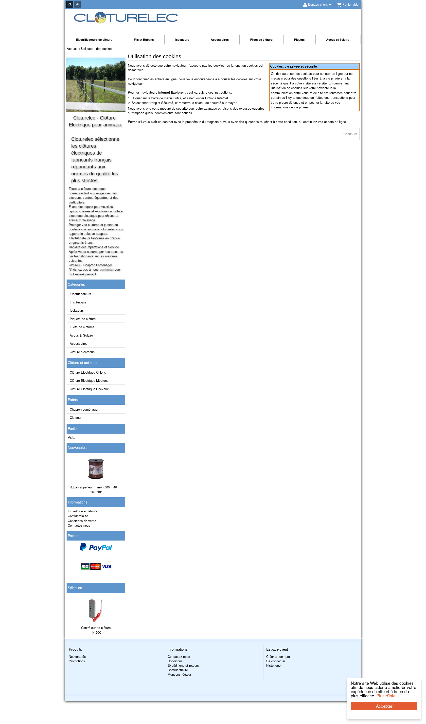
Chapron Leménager (84, 409)
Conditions (175, 661)
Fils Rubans (78, 302)
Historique (273, 665)
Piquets (299, 39)
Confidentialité (78, 515)
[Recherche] (69, 4)
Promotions (77, 661)
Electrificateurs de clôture (94, 39)
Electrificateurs (80, 293)
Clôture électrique (82, 351)
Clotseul (75, 417)
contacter (107, 269)
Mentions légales (180, 674)
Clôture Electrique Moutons (89, 380)
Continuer (350, 133)
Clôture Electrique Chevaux (89, 388)
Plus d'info (385, 695)
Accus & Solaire (81, 335)
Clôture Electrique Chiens (88, 372)
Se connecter (275, 661)
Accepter (384, 706)
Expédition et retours (82, 511)
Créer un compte (278, 656)
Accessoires (220, 39)
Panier (73, 428)
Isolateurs (182, 39)
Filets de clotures (82, 326)
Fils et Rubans (144, 39)
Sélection (75, 587)
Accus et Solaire (337, 39)
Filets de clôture (261, 39)
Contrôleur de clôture (96, 627)
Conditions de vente (82, 520)
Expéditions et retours (183, 665)
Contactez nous (179, 656)
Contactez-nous (79, 525)
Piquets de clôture (83, 318)
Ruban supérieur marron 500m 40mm (96, 487)
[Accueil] (77, 4)
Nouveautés (77, 447)
